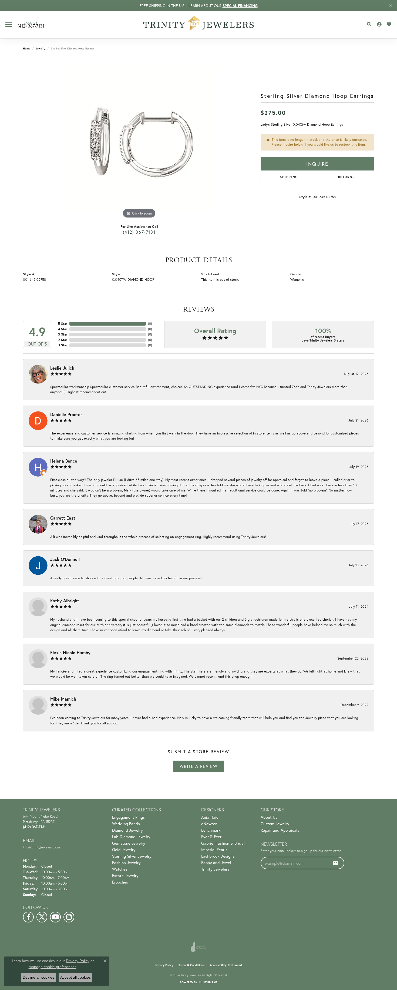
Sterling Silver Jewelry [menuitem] (132, 856)
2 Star (62, 340)
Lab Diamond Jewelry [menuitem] (131, 836)
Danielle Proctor (66, 414)
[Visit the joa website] (198, 947)
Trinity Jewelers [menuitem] (215, 869)
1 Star (63, 345)
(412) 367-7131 (139, 232)
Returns (346, 177)
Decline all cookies (38, 977)
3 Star (62, 334)
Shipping (289, 177)
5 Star (62, 324)
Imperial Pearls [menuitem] (214, 849)
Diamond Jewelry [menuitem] (127, 830)
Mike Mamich (63, 699)
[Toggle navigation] (9, 25)
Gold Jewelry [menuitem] (124, 849)
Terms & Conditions (191, 965)
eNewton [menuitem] (209, 823)
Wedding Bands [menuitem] (126, 823)
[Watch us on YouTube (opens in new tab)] (55, 917)
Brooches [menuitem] (120, 882)
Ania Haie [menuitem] (209, 817)
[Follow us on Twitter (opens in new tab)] (41, 917)
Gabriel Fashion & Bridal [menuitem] (223, 843)
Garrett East (62, 518)
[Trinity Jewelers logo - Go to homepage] (198, 24)
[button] (369, 24)
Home (26, 48)
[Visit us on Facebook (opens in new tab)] (28, 917)
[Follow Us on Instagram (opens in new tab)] (68, 917)
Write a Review (198, 766)
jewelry (40, 48)
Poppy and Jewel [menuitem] (216, 862)
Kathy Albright (64, 600)
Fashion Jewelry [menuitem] (126, 862)
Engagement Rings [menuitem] (128, 817)
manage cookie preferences (52, 967)
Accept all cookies (75, 977)
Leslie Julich (62, 368)
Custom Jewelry (275, 823)
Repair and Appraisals (280, 830)
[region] (139, 139)
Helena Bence (63, 461)
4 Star (62, 329)
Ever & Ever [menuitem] (211, 836)
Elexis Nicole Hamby (70, 652)
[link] (31, 24)
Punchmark (208, 982)
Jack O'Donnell (65, 559)
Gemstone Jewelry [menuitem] (128, 843)
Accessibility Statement (226, 965)
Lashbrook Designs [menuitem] (217, 856)
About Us (269, 817)
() (150, 324)
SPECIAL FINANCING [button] (240, 5)
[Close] (390, 5)
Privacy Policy (164, 965)
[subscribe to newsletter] (335, 863)
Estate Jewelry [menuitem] (125, 875)
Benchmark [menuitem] (210, 830)
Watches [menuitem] (119, 869)
